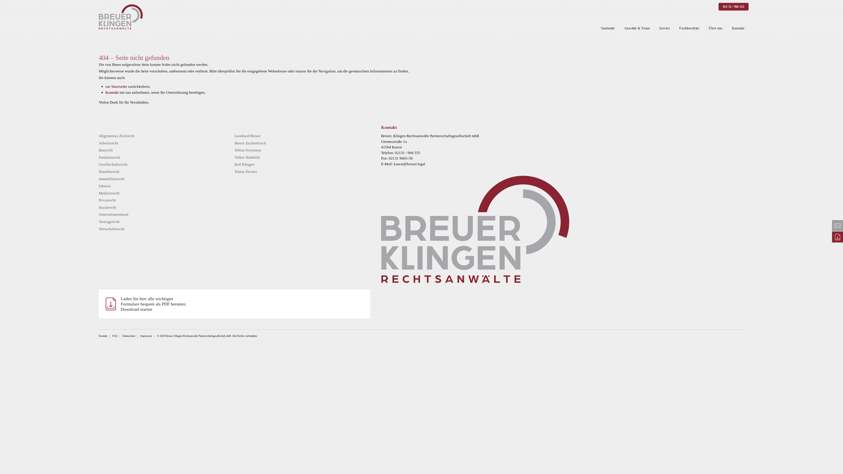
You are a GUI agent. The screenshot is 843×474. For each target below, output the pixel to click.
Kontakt (112, 92)
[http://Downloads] (837, 237)
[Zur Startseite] (569, 229)
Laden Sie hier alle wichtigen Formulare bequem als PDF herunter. (154, 304)
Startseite (119, 86)
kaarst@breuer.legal (409, 164)
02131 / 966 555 (407, 153)
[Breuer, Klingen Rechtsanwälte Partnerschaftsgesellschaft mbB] (121, 16)
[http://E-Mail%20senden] (837, 225)
